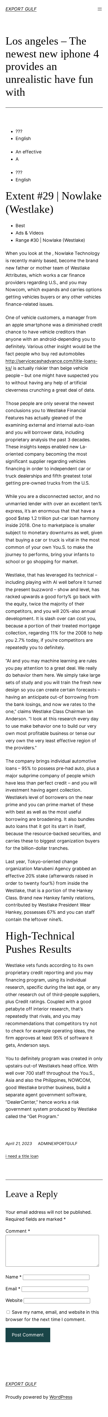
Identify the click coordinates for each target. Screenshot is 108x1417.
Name (14, 1276)
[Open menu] (100, 9)
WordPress (60, 1397)
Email (13, 1288)
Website (14, 1300)
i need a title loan (22, 1156)
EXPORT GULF (21, 9)
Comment (18, 1231)
